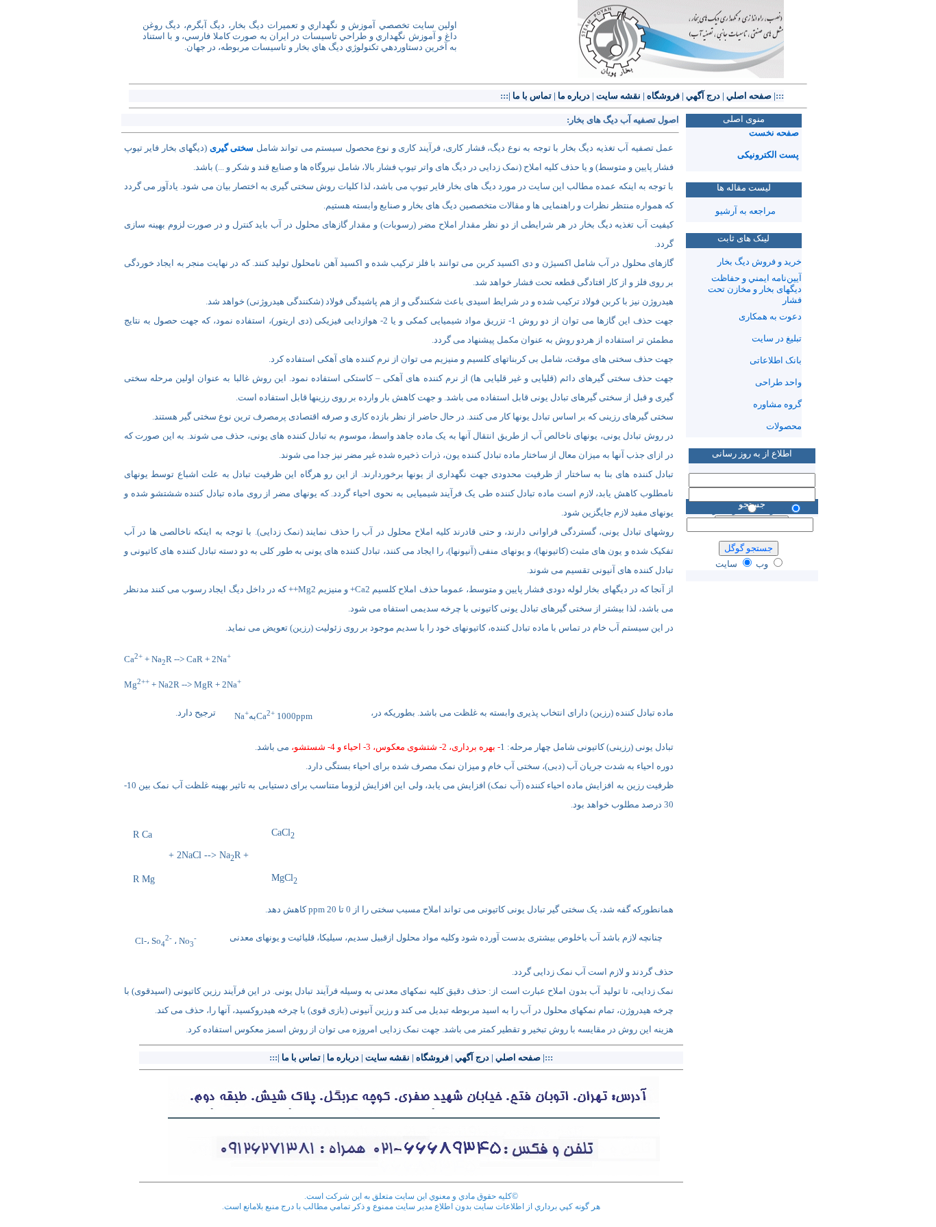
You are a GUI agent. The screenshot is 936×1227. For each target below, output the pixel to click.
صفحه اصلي (749, 95)
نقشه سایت (618, 95)
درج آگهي (703, 95)
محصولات (784, 426)
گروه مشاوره (777, 404)
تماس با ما (532, 95)
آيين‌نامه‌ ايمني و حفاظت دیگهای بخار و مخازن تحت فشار (755, 289)
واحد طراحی (778, 382)
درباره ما (574, 95)
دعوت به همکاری (770, 316)
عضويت (773, 510)
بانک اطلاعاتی (776, 360)
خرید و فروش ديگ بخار (759, 261)
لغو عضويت (722, 510)
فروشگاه (663, 95)
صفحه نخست (774, 132)
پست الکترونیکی (768, 154)
